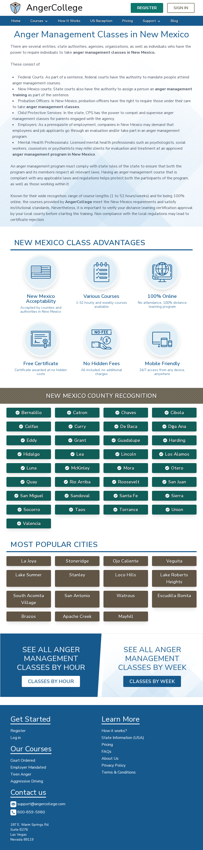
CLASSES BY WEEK (152, 681)
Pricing (127, 21)
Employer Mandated (28, 767)
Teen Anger (20, 774)
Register (147, 8)
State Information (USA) (123, 737)
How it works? (114, 730)
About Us (110, 758)
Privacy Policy (114, 765)
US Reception (101, 21)
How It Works (69, 21)
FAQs (106, 751)
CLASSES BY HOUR (51, 681)
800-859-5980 (30, 812)
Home (16, 21)
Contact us (28, 792)
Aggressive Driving (26, 781)
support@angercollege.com (40, 804)
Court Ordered (22, 760)
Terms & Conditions (119, 772)
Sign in (181, 8)
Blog (174, 21)
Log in (15, 737)
